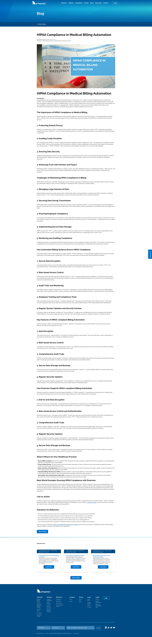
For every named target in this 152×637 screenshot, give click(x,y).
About (92, 3)
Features (71, 3)
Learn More (49, 567)
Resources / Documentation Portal (98, 606)
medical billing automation (48, 40)
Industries (64, 3)
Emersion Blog (59, 603)
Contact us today (91, 502)
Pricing (86, 3)
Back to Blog (42, 24)
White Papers (58, 601)
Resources (98, 3)
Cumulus (97, 599)
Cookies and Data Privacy (89, 604)
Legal (89, 597)
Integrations (79, 3)
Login (115, 3)
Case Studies (58, 599)
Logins (97, 597)
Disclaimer (89, 607)
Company (72, 597)
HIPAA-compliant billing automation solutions (65, 524)
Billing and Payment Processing (49, 610)
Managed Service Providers (38, 600)
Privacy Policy (76, 633)
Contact (105, 3)
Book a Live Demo (80, 600)
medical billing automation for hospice (62, 40)
